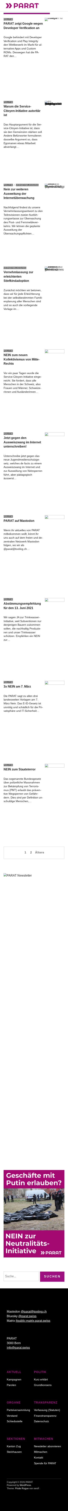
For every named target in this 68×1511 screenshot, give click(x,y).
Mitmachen (40, 1451)
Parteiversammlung (18, 1410)
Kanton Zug (14, 1446)
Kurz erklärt (41, 1379)
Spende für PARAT (45, 1463)
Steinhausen (14, 1451)
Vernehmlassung (27, 185)
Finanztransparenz (45, 1415)
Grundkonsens (43, 1385)
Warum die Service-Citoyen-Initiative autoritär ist (22, 111)
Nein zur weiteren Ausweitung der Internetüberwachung (19, 194)
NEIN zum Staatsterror (20, 769)
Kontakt (38, 1457)
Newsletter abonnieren (47, 1446)
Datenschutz (41, 1421)
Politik (8, 19)
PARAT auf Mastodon (19, 520)
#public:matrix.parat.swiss (33, 1320)
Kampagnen (14, 1379)
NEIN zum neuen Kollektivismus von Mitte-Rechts (21, 359)
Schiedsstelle (14, 1421)
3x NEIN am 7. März (17, 686)
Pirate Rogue (22, 1488)
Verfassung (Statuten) (47, 1410)
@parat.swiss (27, 1316)
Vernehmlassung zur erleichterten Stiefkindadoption (18, 276)
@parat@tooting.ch (34, 1311)
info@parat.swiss (18, 1347)
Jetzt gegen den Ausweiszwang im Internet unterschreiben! (22, 442)
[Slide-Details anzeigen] (34, 1213)
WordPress (25, 1485)
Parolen (11, 1385)
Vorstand (12, 1415)
